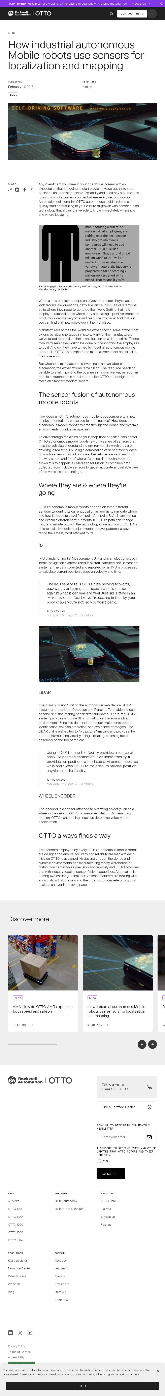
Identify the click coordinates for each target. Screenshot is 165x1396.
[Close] (158, 1371)
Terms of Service (19, 1352)
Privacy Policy (17, 1346)
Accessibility (16, 1357)
